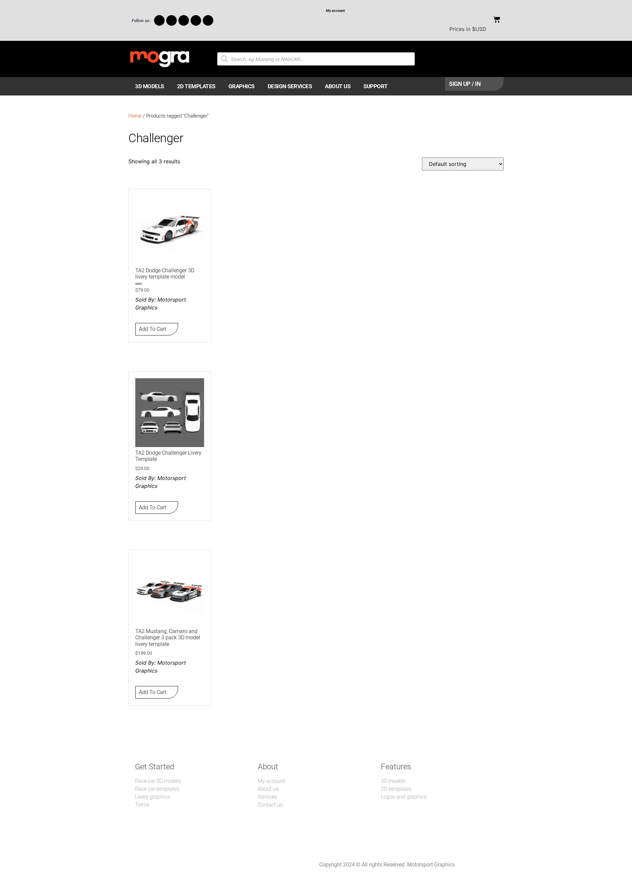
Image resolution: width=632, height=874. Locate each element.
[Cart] (496, 20)
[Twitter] (171, 20)
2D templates (196, 86)
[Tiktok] (196, 20)
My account (335, 11)
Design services (290, 86)
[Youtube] (208, 20)
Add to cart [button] (152, 329)
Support (375, 86)
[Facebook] (159, 20)
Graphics (241, 86)
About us (337, 86)
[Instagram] (183, 20)
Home (135, 116)
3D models (149, 86)
